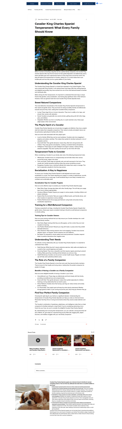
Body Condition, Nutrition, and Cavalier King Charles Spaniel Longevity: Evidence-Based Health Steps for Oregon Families (37, 349)
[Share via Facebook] (35, 320)
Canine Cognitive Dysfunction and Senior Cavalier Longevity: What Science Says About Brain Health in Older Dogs (83, 349)
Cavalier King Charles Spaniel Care (53, 9)
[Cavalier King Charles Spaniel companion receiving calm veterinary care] (84, 340)
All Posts (30, 9)
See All (92, 332)
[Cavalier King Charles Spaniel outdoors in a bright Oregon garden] (61, 340)
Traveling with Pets (38, 9)
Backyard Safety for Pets (69, 9)
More (79, 9)
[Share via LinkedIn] (42, 320)
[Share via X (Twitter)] (39, 320)
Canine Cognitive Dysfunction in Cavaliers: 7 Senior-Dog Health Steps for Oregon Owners (61, 349)
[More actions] (86, 19)
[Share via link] (46, 320)
